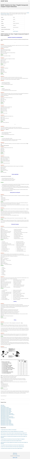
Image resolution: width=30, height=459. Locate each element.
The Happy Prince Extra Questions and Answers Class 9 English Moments (11, 448)
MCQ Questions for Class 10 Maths (6, 410)
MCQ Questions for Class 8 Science (6, 408)
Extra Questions (3, 406)
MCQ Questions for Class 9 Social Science (7, 416)
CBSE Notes (2, 405)
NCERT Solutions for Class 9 (5, 418)
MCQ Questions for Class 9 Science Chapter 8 (7, 414)
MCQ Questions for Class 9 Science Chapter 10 (8, 417)
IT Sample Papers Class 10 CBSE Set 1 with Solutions (8, 429)
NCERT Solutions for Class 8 (5, 415)
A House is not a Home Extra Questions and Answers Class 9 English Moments (12, 446)
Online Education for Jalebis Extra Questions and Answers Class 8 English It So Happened (14, 434)
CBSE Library (15, 453)
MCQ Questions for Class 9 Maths (6, 412)
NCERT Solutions (15, 31)
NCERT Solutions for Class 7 (5, 407)
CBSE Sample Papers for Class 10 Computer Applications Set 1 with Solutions (12, 431)
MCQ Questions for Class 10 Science (6, 411)
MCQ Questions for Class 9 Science (6, 409)
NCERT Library (15, 454)
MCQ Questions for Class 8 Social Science (7, 413)
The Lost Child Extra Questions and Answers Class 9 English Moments (11, 440)
